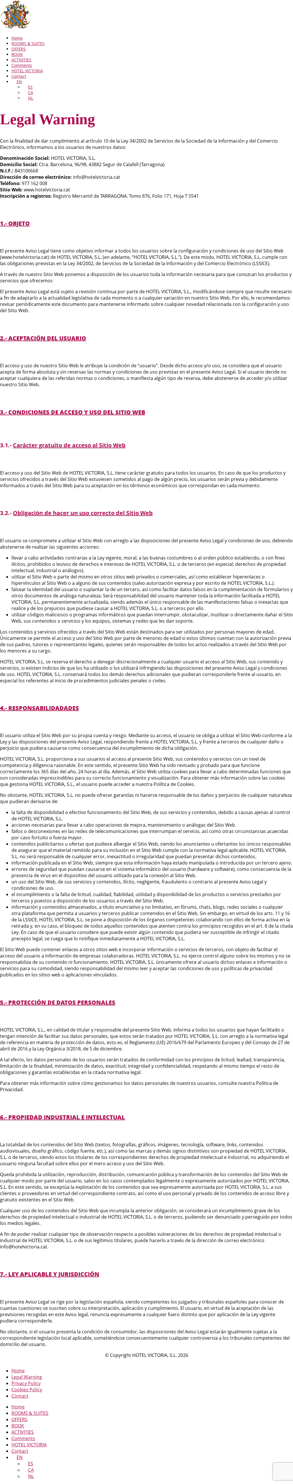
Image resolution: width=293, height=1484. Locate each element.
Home (17, 38)
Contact (18, 76)
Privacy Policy (26, 1383)
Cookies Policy (26, 1389)
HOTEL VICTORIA (27, 70)
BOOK (17, 54)
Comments (21, 65)
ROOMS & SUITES (28, 43)
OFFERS (18, 49)
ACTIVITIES (21, 60)
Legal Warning (26, 1377)
